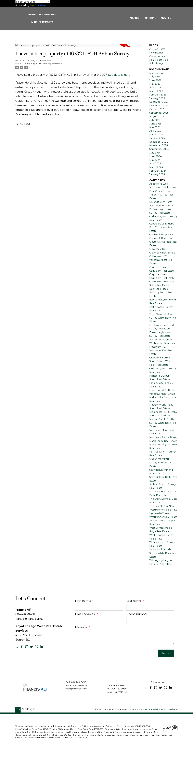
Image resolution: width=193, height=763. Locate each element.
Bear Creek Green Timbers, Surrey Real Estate (161, 195)
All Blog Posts (157, 49)
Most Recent (156, 73)
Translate (40, 5)
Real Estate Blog (158, 60)
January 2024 (157, 174)
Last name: (134, 600)
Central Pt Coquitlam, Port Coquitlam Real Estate (161, 227)
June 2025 (155, 123)
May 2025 (154, 127)
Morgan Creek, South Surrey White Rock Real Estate (163, 423)
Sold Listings (156, 63)
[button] (16, 646)
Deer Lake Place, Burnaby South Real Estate (161, 292)
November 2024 (158, 145)
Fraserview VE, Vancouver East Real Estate (161, 350)
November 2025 (158, 105)
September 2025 (159, 112)
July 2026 (154, 76)
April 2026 (155, 87)
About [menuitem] (165, 18)
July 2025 (154, 120)
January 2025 (157, 138)
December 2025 (158, 102)
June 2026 (155, 80)
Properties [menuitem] (46, 14)
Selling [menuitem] (150, 18)
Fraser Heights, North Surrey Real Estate (43, 63)
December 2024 (158, 141)
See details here (119, 74)
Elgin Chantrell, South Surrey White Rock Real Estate (163, 318)
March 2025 (156, 134)
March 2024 (156, 167)
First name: (83, 600)
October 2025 (157, 109)
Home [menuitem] (32, 14)
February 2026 (157, 94)
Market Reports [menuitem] (42, 22)
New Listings (156, 52)
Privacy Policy (136, 709)
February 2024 (157, 170)
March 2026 (156, 91)
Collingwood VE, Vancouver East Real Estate (161, 260)
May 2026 (154, 83)
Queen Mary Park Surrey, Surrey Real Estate (160, 463)
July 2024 (155, 152)
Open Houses (157, 56)
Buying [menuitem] (134, 18)
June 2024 (155, 156)
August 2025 (156, 116)
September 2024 (159, 149)
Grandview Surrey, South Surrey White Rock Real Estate (160, 361)
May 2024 (154, 160)
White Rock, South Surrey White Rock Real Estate (163, 553)
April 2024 (155, 163)
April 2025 (155, 131)
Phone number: (137, 614)
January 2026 (157, 98)
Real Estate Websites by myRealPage (160, 709)
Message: (82, 627)
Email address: (85, 614)
